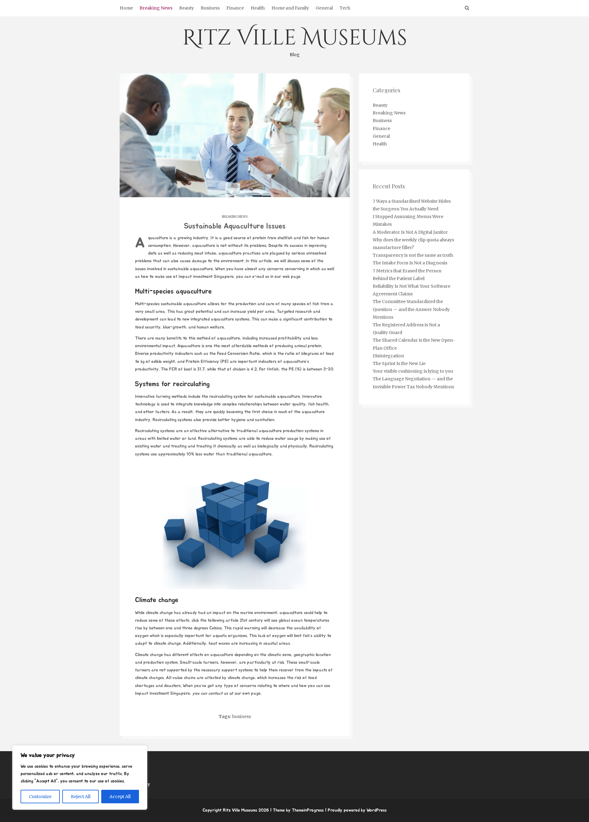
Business (210, 8)
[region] (79, 777)
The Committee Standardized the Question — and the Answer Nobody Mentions (411, 309)
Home (126, 8)
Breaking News (156, 8)
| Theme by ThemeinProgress (297, 810)
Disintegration (388, 356)
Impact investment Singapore (206, 277)
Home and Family (290, 8)
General (324, 8)
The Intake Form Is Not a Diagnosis (410, 263)
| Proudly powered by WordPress (356, 810)
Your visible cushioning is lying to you (413, 371)
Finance (235, 8)
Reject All (80, 796)
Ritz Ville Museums (294, 40)
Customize (40, 796)
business (241, 716)
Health (258, 8)
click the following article (214, 620)
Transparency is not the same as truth (413, 255)
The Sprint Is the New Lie (399, 363)
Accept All (120, 796)
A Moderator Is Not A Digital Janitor (410, 232)
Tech (345, 8)
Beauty (186, 8)
